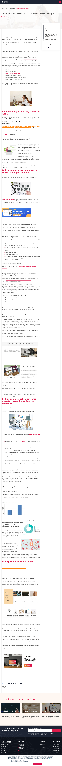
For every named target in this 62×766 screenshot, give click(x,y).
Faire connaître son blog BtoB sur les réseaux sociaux (18, 280)
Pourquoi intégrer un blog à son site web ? (51, 28)
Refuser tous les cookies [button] (46, 763)
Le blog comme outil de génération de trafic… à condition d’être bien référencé (51, 35)
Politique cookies (3, 752)
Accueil (2, 8)
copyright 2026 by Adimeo (5, 744)
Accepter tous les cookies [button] (37, 763)
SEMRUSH (22, 441)
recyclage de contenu (18, 393)
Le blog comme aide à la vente (50, 39)
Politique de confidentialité (5, 750)
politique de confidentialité (43, 734)
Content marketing (11, 8)
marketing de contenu (8, 199)
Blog (6, 8)
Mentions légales (3, 746)
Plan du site (3, 748)
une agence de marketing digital (31, 638)
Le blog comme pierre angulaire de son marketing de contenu (51, 31)
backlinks (13, 447)
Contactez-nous (60, 2)
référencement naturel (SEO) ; (13, 73)
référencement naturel (34, 434)
